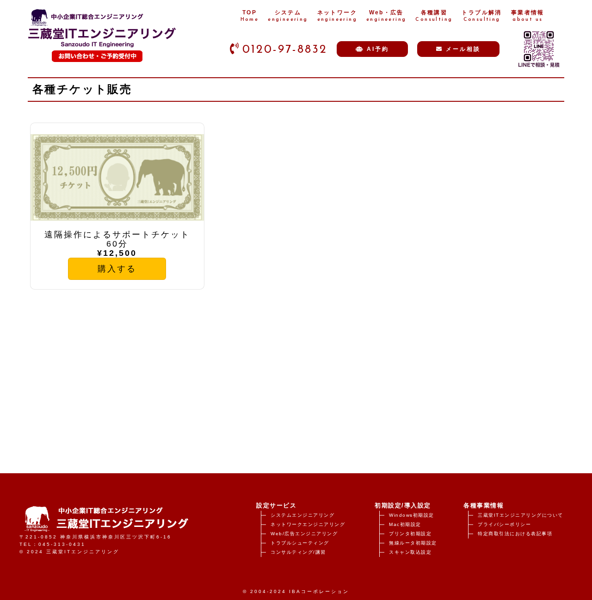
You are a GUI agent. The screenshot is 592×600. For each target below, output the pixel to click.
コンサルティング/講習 (298, 552)
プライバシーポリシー (504, 524)
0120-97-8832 (284, 50)
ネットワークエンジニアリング (308, 524)
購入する (117, 268)
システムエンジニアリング (302, 515)
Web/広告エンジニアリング (304, 533)
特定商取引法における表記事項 (515, 533)
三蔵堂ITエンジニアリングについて (520, 515)
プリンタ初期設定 (410, 533)
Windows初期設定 (411, 515)
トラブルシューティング (300, 542)
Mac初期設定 (405, 524)
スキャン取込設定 (410, 552)
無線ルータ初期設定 (413, 542)
